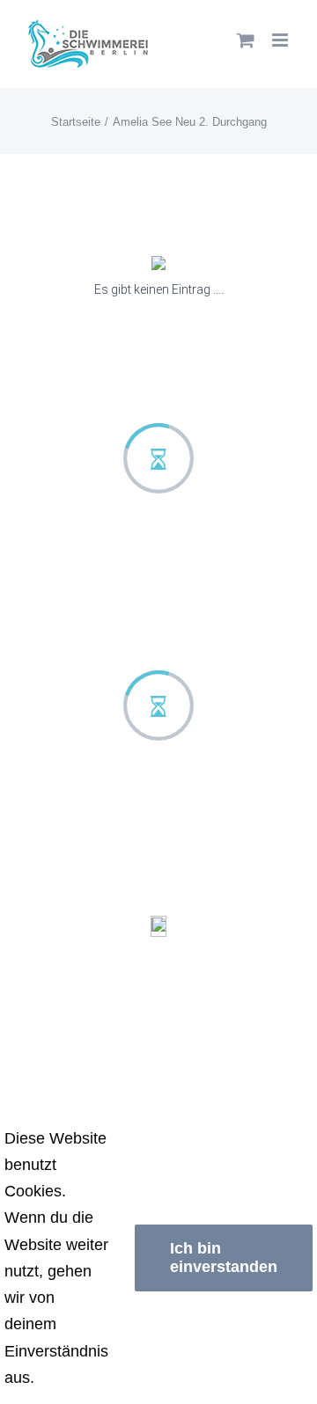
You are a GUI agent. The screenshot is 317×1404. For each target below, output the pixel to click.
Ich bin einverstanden (223, 1257)
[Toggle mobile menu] (281, 40)
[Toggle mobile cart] (245, 40)
